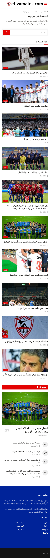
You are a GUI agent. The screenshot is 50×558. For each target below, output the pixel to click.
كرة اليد (21, 529)
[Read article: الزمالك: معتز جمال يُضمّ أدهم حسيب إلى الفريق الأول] (25, 360)
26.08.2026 (43, 345)
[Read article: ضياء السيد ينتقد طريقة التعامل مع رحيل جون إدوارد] (25, 327)
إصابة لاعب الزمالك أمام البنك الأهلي (32, 172)
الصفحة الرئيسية (43, 12)
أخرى (46, 523)
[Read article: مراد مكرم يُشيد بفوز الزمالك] (25, 91)
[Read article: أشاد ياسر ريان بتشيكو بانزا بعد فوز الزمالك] (25, 58)
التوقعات (45, 529)
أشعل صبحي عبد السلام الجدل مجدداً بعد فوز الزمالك (26, 242)
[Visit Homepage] (23, 4)
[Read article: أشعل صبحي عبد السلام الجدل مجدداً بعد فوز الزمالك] (25, 227)
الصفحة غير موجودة (29, 12)
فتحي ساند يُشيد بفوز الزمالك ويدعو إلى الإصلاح (28, 275)
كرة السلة (20, 523)
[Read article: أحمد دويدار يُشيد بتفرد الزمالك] (25, 125)
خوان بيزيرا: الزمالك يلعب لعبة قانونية (26, 451)
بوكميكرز (44, 533)
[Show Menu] (45, 4)
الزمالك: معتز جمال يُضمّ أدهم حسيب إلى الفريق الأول (25, 374)
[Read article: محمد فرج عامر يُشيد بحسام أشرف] (25, 294)
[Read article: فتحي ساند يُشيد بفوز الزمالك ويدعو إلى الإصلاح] (25, 260)
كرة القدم (20, 526)
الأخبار (5, 68)
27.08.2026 (43, 76)
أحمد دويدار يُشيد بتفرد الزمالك (35, 139)
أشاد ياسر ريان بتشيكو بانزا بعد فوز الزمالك (30, 73)
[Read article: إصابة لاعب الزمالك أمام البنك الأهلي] (25, 158)
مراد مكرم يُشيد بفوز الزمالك (36, 106)
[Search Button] (6, 32)
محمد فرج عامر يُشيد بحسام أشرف (33, 308)
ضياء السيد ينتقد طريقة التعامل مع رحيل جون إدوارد (26, 341)
